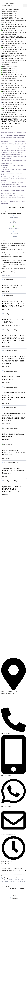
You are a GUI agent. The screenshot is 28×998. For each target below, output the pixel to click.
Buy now (22, 888)
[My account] (25, 3)
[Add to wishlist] (7, 892)
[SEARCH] (22, 3)
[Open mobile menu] (2, 3)
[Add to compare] (3, 892)
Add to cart (12, 207)
